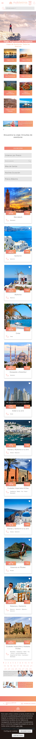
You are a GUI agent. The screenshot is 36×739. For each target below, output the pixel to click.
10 (25, 663)
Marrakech (18, 217)
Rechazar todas (26, 731)
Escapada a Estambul (18, 372)
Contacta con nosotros (30, 703)
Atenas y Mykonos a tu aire (18, 449)
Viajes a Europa (25, 76)
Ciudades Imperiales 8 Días (18, 488)
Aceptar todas (18, 735)
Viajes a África (26, 60)
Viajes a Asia (10, 60)
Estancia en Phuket (18, 567)
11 (29, 663)
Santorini (18, 256)
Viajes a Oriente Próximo (10, 110)
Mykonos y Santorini (18, 606)
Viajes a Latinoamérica (10, 92)
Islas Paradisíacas (10, 76)
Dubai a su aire (18, 411)
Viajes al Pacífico (26, 109)
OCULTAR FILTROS (18, 148)
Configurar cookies (10, 731)
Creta (18, 333)
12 (32, 663)
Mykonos (18, 294)
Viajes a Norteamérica (26, 92)
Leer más (19, 726)
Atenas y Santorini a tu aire (18, 529)
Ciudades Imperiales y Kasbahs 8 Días (18, 647)
